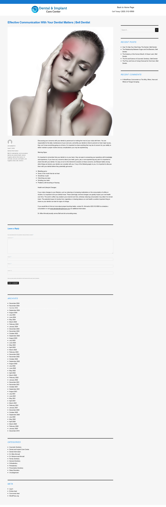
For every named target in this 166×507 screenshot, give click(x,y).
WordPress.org (14, 496)
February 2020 (13, 426)
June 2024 (12, 317)
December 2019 (14, 431)
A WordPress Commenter (130, 79)
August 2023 (13, 338)
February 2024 (13, 324)
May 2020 (12, 419)
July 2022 (12, 366)
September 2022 (14, 361)
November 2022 (14, 357)
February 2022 (13, 377)
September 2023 (14, 336)
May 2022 (12, 371)
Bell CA (10, 153)
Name (9, 256)
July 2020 (12, 417)
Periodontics (13, 466)
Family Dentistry (14, 459)
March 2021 (13, 403)
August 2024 (13, 312)
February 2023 (13, 352)
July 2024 (12, 315)
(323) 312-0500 (127, 11)
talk (17, 160)
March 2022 (13, 375)
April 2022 (12, 373)
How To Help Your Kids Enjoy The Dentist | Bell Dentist (139, 47)
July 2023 (12, 340)
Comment (10, 237)
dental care (11, 155)
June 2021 (12, 396)
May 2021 (12, 398)
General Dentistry (14, 461)
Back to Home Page (125, 7)
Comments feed (14, 493)
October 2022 (13, 359)
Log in (11, 489)
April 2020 (12, 421)
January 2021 (13, 408)
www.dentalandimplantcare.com (60, 208)
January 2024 (13, 326)
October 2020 (13, 412)
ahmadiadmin (12, 145)
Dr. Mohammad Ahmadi (16, 456)
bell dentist (15, 153)
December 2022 (14, 354)
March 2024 (13, 322)
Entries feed (13, 491)
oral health (21, 159)
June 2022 (12, 368)
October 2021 (13, 387)
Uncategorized (13, 472)
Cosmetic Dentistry (15, 447)
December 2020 (14, 410)
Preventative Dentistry (16, 468)
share (14, 160)
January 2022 (13, 380)
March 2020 (13, 424)
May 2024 (12, 319)
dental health (18, 155)
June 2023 (12, 343)
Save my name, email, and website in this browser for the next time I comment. (23, 278)
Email (9, 263)
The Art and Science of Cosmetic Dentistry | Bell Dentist (140, 59)
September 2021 (14, 389)
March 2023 (13, 350)
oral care (15, 159)
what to (21, 160)
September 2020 (14, 415)
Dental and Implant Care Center (19, 449)
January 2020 (13, 428)
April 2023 (12, 347)
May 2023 (12, 345)
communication (23, 153)
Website (10, 270)
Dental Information (13, 150)
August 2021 (13, 391)
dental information (18, 157)
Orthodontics (13, 463)
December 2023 (14, 329)
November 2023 (14, 331)
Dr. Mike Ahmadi (14, 454)
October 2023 (13, 333)
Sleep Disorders (14, 470)
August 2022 (13, 364)
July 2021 (12, 394)
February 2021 (13, 405)
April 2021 (12, 401)
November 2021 (14, 384)
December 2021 (14, 382)
